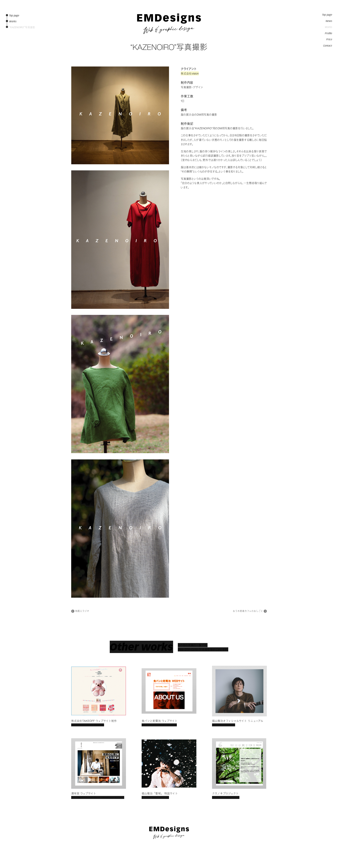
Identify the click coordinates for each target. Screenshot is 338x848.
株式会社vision (190, 73)
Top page (327, 14)
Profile (328, 33)
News (329, 21)
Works (328, 27)
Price (329, 39)
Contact (327, 45)
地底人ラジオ (82, 611)
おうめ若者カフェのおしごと (248, 611)
